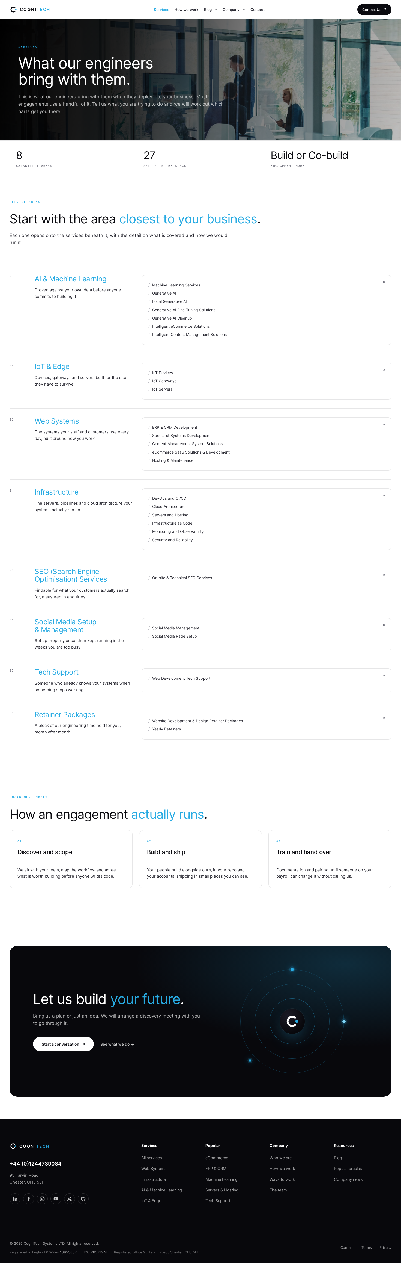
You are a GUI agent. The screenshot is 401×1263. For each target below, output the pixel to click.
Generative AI (164, 293)
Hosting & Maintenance (172, 460)
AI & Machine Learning (70, 278)
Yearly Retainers (166, 729)
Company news (348, 1179)
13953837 (68, 1252)
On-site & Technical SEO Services (182, 577)
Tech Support (57, 672)
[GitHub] (83, 1198)
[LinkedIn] (15, 1198)
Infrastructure (57, 492)
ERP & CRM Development (174, 427)
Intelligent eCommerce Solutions (181, 326)
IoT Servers (162, 389)
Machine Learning (221, 1179)
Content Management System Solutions (187, 443)
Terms (366, 1247)
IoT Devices (162, 372)
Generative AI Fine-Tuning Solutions (183, 309)
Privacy (385, 1247)
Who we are (281, 1157)
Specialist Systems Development (181, 435)
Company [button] (231, 9)
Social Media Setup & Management (66, 625)
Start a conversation (60, 1044)
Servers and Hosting (170, 515)
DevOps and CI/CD (169, 498)
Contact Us (371, 9)
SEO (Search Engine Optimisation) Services (71, 575)
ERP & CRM (215, 1168)
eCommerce (216, 1157)
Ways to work (282, 1179)
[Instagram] (42, 1198)
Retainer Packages (65, 714)
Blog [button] (208, 9)
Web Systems (57, 421)
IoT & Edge (52, 366)
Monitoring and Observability (178, 531)
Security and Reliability (172, 539)
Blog (338, 1157)
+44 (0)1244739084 (36, 1164)
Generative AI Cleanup (172, 318)
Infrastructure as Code (172, 523)
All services (151, 1157)
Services (161, 9)
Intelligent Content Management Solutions (189, 334)
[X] (69, 1198)
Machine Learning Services (176, 285)
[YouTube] (55, 1198)
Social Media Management (175, 628)
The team (278, 1190)
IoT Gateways (164, 380)
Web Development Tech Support (181, 678)
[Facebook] (28, 1198)
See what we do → (117, 1044)
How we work (187, 9)
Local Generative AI (169, 301)
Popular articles (348, 1168)
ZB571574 (99, 1252)
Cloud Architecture (168, 506)
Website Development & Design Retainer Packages (197, 720)
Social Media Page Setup (174, 636)
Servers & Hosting (221, 1190)
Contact (257, 9)
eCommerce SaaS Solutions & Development (191, 452)
